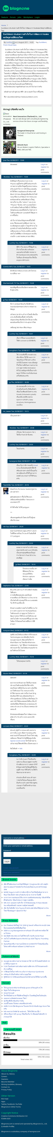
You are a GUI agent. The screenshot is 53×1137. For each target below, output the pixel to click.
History (12, 1074)
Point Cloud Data (9, 45)
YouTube (18, 1104)
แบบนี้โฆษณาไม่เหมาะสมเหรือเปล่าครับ (18, 1003)
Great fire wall (9, 993)
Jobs (19, 17)
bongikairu (13, 350)
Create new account (11, 868)
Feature (4, 17)
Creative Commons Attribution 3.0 (14, 1116)
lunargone (13, 461)
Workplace (28, 17)
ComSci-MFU (8, 266)
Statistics (4, 1079)
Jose (4, 160)
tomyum (6, 630)
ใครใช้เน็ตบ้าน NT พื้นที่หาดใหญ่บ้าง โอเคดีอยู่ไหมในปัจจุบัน (25, 995)
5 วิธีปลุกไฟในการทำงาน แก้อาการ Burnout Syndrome (24, 971)
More (48, 915)
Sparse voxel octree (17, 741)
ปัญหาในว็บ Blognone (12, 990)
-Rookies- (6, 177)
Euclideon (43, 42)
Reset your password (11, 872)
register (44, 167)
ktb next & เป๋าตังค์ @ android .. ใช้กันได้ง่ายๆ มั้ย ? (22, 1011)
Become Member (7, 1082)
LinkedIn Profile (8, 1126)
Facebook (11, 1104)
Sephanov (7, 585)
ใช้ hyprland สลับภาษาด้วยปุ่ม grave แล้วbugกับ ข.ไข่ (23, 987)
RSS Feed (4, 1099)
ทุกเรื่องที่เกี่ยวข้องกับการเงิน (14, 1001)
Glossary (18, 1084)
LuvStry (9, 42)
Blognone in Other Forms (11, 1107)
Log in (43, 164)
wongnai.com (35, 1131)
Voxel (35, 465)
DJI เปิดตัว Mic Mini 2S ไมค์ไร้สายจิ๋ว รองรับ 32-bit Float (24, 936)
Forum (13, 17)
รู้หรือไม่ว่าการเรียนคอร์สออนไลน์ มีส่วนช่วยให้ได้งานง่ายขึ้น (25, 977)
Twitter (3, 1104)
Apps (3, 1101)
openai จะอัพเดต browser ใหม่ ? (15, 998)
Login (37, 17)
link (21, 748)
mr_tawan (7, 411)
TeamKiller (7, 485)
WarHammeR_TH (9, 283)
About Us (4, 1074)
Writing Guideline (8, 1084)
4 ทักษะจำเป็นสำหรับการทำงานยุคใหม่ (17, 974)
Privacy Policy (6, 1089)
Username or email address (13, 838)
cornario (6, 726)
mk (4, 526)
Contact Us (5, 1087)
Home (3, 25)
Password (7, 850)
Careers (4, 1076)
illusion (6, 673)
